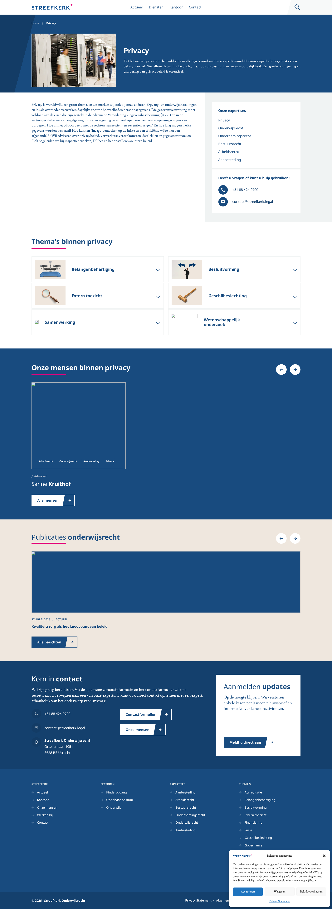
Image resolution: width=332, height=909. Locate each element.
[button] (324, 856)
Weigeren (280, 891)
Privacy (224, 120)
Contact (195, 7)
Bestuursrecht (229, 143)
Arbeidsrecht (228, 151)
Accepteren (248, 891)
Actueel (136, 7)
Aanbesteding (229, 159)
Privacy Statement (279, 901)
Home (35, 23)
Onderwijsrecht (230, 128)
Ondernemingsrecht (234, 136)
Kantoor (176, 7)
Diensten (156, 7)
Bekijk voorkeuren (311, 891)
